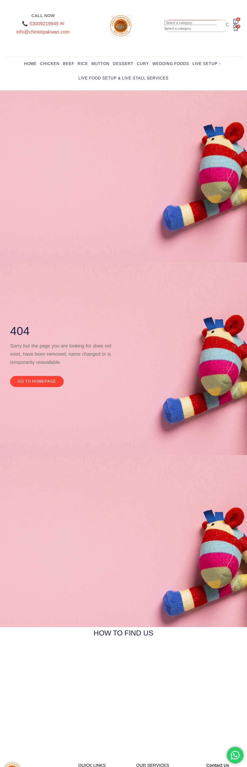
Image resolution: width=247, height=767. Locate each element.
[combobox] (178, 28)
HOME (30, 64)
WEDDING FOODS (170, 64)
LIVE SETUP (205, 64)
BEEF (68, 64)
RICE (83, 64)
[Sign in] (235, 26)
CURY (143, 64)
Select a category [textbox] (178, 28)
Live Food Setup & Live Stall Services (123, 78)
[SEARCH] (226, 25)
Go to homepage (37, 381)
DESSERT (123, 64)
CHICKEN (50, 64)
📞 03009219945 (41, 23)
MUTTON (100, 64)
